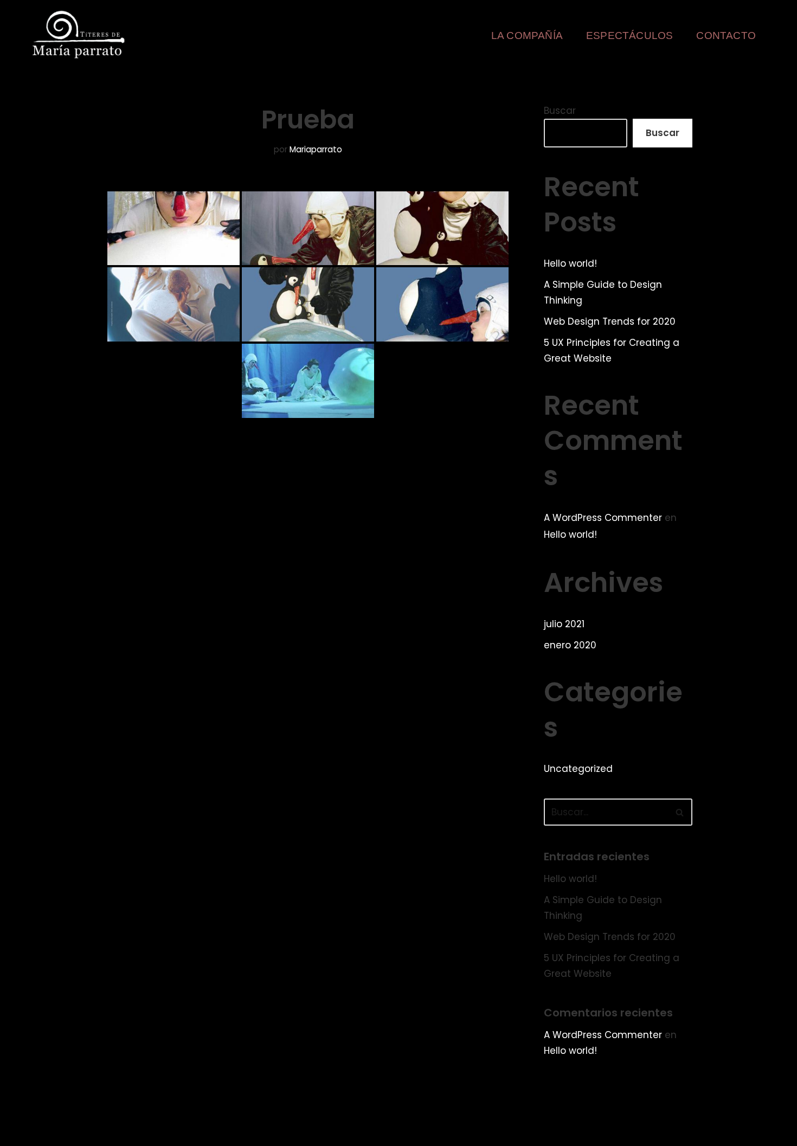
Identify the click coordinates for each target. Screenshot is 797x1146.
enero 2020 (570, 645)
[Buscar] (680, 812)
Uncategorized (578, 768)
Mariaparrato (316, 149)
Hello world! (570, 263)
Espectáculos (629, 35)
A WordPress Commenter (603, 517)
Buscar (560, 110)
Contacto (726, 35)
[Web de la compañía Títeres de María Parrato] (81, 34)
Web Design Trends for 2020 (610, 321)
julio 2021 (564, 623)
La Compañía (527, 35)
